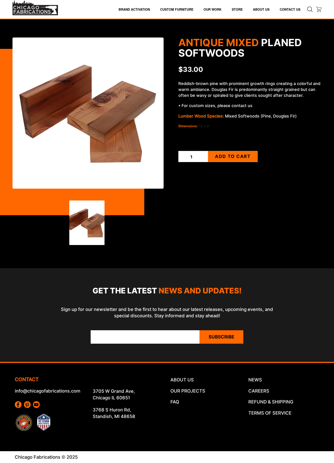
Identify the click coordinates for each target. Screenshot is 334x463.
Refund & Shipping (270, 402)
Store (237, 9)
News (255, 380)
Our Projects (187, 391)
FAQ (174, 402)
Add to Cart (233, 156)
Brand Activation (134, 9)
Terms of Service (270, 413)
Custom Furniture (176, 9)
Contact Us (290, 9)
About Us (261, 9)
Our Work (213, 9)
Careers (258, 391)
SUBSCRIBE (221, 337)
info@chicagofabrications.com (47, 391)
